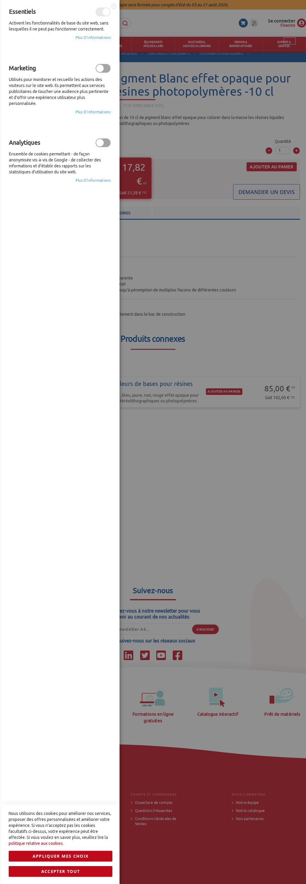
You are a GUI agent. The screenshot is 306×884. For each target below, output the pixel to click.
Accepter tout (60, 871)
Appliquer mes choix (61, 856)
